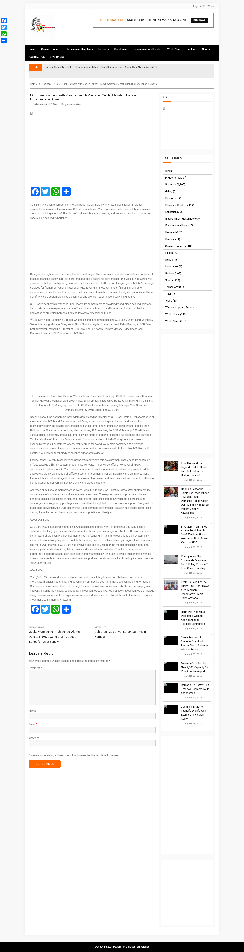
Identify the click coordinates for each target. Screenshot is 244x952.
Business (103, 49)
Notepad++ (171, 266)
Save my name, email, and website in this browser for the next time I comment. (74, 755)
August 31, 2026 (193, 480)
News (32, 49)
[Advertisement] (92, 246)
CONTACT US (37, 56)
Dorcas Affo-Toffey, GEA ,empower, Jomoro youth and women (195, 689)
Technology (172, 287)
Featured (192, 49)
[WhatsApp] (4, 34)
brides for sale (173, 177)
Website (34, 737)
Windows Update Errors (179, 307)
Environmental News (177, 225)
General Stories (50, 49)
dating (168, 191)
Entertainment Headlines (78, 49)
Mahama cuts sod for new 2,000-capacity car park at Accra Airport (195, 667)
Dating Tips (172, 198)
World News (121, 49)
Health (169, 252)
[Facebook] (4, 20)
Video (168, 300)
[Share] (4, 40)
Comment (35, 668)
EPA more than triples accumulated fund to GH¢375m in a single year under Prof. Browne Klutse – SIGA (195, 534)
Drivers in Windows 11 (178, 205)
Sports (169, 280)
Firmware (170, 239)
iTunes (169, 259)
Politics (169, 273)
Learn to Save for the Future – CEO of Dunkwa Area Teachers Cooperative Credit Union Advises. (195, 589)
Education (171, 211)
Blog (168, 171)
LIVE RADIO (57, 56)
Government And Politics (147, 49)
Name (33, 710)
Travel (168, 293)
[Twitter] (4, 27)
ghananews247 (73, 104)
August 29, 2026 (193, 654)
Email (33, 724)
